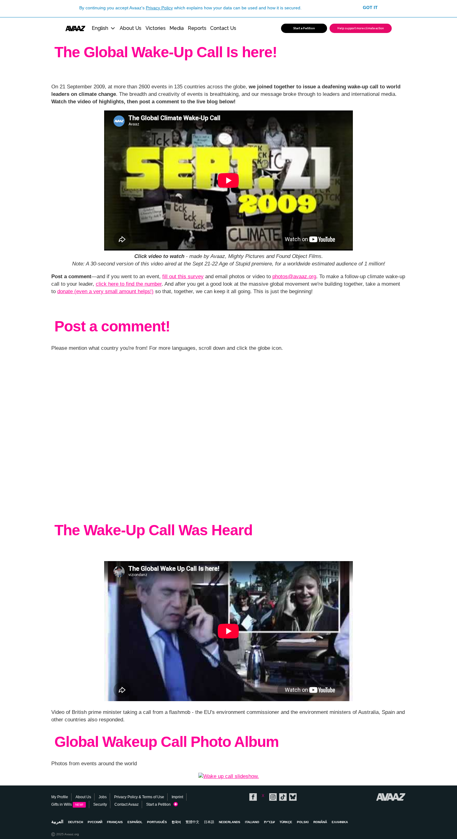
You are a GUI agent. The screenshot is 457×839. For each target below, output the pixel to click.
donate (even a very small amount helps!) (105, 291)
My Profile (59, 797)
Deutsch (75, 822)
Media (176, 28)
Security (100, 804)
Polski (303, 822)
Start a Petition (159, 804)
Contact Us (223, 28)
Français (115, 822)
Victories (155, 28)
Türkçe (285, 822)
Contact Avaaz (126, 804)
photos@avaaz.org (294, 276)
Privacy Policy (159, 7)
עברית (269, 822)
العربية (57, 821)
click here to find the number (129, 284)
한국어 (176, 822)
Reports (197, 28)
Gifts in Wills (67, 804)
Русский (95, 822)
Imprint (177, 797)
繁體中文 (192, 822)
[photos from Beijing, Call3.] (228, 776)
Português (157, 822)
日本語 (209, 822)
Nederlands (229, 822)
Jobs (103, 797)
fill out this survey (183, 276)
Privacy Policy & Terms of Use (139, 797)
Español (134, 822)
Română (320, 822)
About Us (130, 28)
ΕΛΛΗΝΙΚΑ (340, 822)
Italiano (252, 822)
